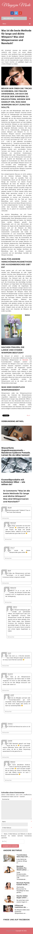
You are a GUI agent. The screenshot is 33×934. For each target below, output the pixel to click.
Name (17, 822)
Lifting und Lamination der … (21, 906)
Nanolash (25, 360)
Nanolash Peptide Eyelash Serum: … (23, 884)
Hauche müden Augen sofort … (22, 897)
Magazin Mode (10, 931)
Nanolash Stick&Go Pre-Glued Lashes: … (23, 868)
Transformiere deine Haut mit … (23, 856)
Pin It (28, 415)
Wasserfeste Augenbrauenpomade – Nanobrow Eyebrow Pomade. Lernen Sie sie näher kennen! (15, 451)
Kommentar (17, 799)
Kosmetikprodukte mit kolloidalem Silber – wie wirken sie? (13, 482)
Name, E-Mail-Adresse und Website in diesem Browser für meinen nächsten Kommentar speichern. (16, 836)
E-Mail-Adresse (17, 828)
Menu (4, 24)
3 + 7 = (4, 841)
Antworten (5, 518)
